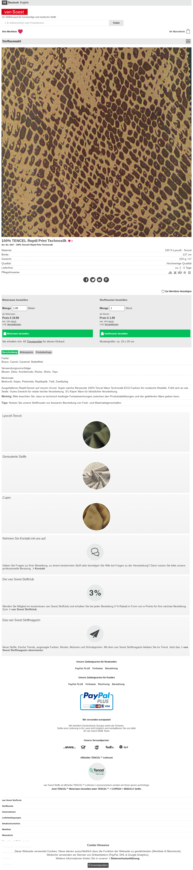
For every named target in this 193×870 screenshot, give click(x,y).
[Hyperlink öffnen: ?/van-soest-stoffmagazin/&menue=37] (96, 634)
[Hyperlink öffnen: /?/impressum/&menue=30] (96, 552)
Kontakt (40, 568)
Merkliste (6, 829)
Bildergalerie (26, 352)
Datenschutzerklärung (125, 858)
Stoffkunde (7, 806)
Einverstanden (98, 865)
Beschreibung (9, 352)
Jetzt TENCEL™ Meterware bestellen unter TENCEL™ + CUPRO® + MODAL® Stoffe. (96, 789)
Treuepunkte (34, 341)
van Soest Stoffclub (24, 609)
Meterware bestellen (18, 333)
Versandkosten (14, 324)
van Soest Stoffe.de (11, 800)
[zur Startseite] (15, 14)
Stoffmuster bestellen (116, 333)
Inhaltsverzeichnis (11, 823)
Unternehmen (9, 812)
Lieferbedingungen (11, 818)
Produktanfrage (44, 352)
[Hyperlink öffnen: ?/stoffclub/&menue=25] (96, 593)
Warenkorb (7, 835)
